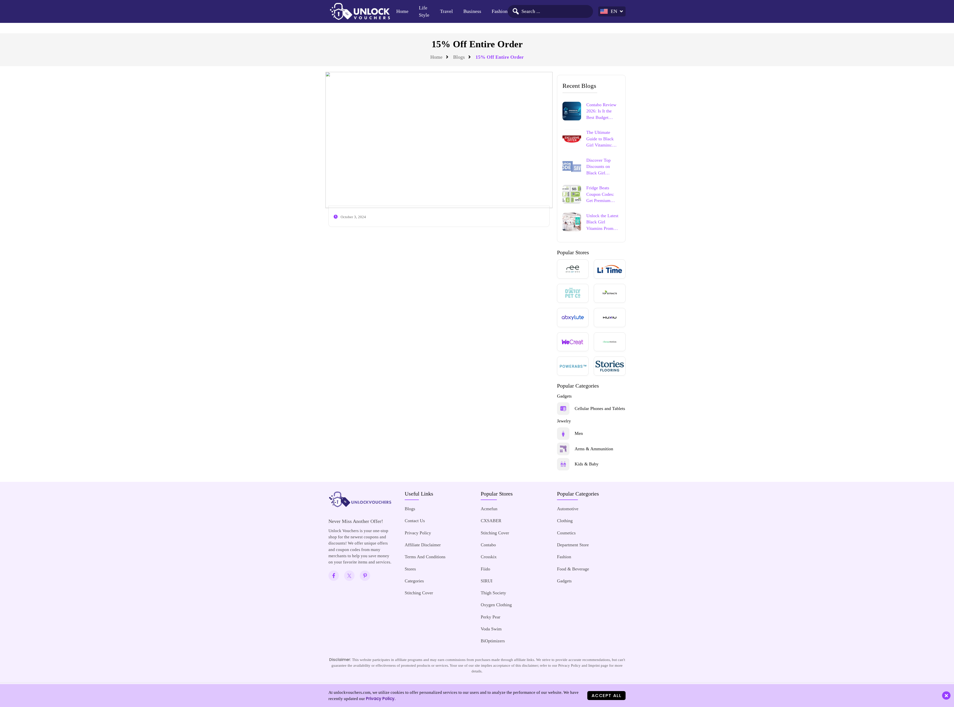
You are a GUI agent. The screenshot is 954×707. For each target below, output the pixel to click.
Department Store (573, 544)
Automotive (567, 508)
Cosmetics (566, 532)
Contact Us (415, 520)
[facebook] (333, 575)
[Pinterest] (365, 575)
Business (472, 11)
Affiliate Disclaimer (423, 544)
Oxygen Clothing (496, 604)
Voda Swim (491, 628)
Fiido (485, 568)
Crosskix (489, 556)
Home (402, 11)
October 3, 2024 (353, 217)
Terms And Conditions (425, 556)
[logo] (359, 11)
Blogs (459, 57)
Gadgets (564, 580)
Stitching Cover (419, 592)
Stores (410, 568)
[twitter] (349, 575)
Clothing (565, 520)
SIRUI (486, 580)
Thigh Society (493, 592)
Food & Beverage (573, 568)
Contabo (488, 544)
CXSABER (491, 520)
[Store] (573, 269)
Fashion (500, 11)
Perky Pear (490, 616)
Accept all (606, 695)
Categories (414, 580)
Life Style (424, 11)
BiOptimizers (493, 640)
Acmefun (489, 508)
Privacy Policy (418, 532)
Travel (446, 11)
